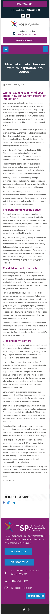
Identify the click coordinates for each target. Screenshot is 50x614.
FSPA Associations (24, 4)
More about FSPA (18, 552)
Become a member (26, 40)
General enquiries (36, 596)
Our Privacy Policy (17, 10)
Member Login (34, 10)
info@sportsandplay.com (21, 588)
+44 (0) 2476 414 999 (28, 34)
